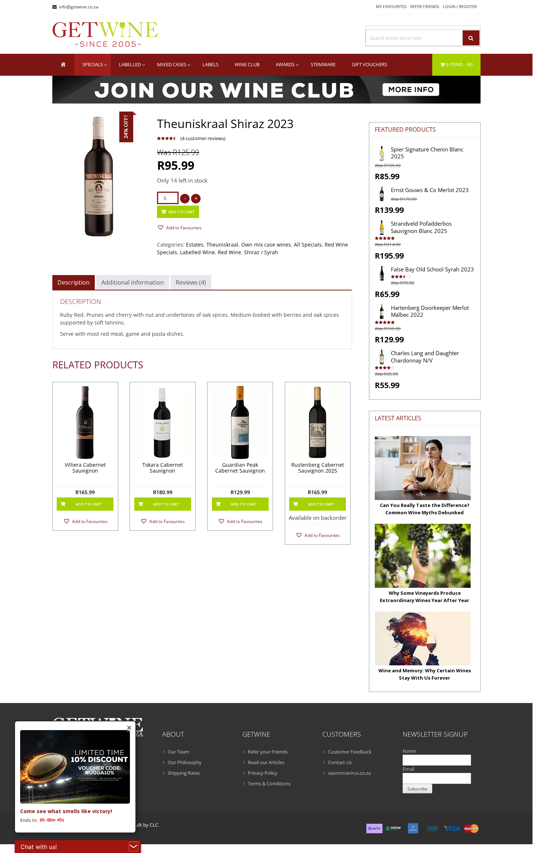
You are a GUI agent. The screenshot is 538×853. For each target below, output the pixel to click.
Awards (285, 64)
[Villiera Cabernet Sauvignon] (85, 422)
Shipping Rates (184, 773)
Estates (194, 244)
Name (409, 751)
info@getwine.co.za (78, 7)
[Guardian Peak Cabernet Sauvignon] (240, 422)
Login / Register (460, 6)
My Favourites (391, 6)
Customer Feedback (349, 751)
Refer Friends (424, 6)
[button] (179, 227)
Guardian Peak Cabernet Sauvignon (240, 468)
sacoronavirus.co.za (349, 773)
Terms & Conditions (269, 783)
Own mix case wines (266, 244)
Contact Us (340, 762)
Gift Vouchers (369, 64)
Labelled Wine (197, 252)
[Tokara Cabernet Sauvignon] (163, 422)
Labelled (130, 64)
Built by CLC (145, 825)
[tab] (73, 282)
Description (73, 282)
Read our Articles (266, 762)
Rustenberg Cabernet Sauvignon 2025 (317, 468)
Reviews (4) (191, 282)
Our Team (178, 751)
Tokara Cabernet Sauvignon (162, 468)
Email (408, 769)
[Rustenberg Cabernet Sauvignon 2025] (318, 422)
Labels (210, 64)
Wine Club (247, 64)
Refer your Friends (268, 751)
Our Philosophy (185, 762)
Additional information (132, 282)
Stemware (323, 64)
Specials (92, 64)
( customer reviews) (202, 138)
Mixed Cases (171, 64)
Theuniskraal (222, 244)
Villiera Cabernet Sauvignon (85, 468)
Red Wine (229, 252)
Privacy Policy (262, 773)
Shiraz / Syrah (261, 252)
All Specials (308, 244)
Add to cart (181, 212)
